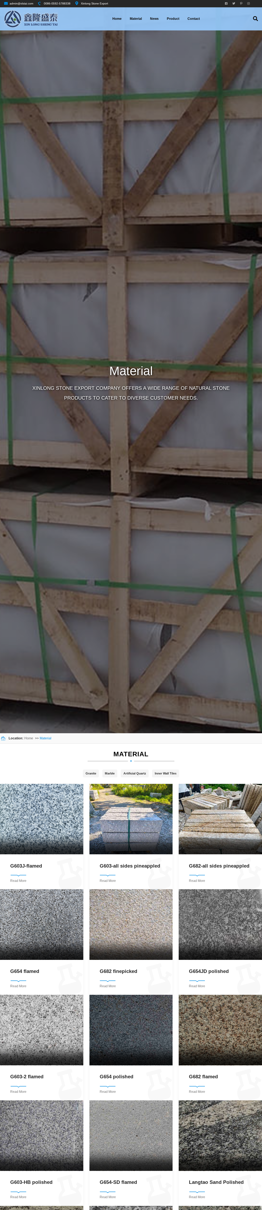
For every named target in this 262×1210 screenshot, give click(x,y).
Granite (91, 773)
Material (45, 738)
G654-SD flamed (118, 1182)
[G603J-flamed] (41, 819)
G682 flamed (203, 1077)
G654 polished (116, 1077)
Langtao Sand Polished (216, 1182)
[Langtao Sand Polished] (220, 1135)
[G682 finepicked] (131, 924)
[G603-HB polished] (41, 1135)
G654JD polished (209, 971)
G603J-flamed (26, 865)
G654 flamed (24, 971)
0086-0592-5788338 (57, 3)
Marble (110, 773)
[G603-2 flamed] (41, 1030)
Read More (18, 880)
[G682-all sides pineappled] (220, 819)
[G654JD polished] (220, 924)
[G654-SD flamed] (131, 1135)
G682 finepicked (118, 971)
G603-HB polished (31, 1182)
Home (117, 18)
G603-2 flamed (27, 1077)
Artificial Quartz (134, 773)
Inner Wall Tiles (165, 773)
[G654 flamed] (41, 924)
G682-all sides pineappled (219, 865)
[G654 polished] (131, 1030)
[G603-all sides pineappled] (131, 819)
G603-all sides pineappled (130, 865)
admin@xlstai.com (21, 3)
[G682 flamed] (220, 1030)
